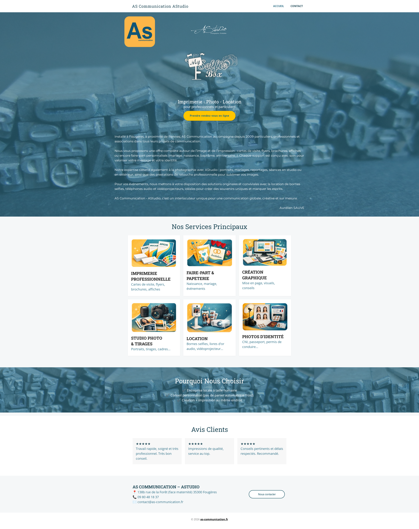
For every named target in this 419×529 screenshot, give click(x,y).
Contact (297, 6)
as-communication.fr (214, 519)
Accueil (278, 6)
